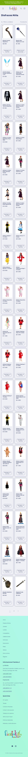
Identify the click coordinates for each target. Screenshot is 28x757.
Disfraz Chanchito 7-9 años (20, 300)
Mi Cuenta (5, 700)
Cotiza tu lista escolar (8, 710)
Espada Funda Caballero (19, 593)
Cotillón (5, 629)
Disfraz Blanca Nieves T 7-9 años (7, 268)
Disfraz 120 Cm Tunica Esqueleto (7, 105)
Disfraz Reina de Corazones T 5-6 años (7, 560)
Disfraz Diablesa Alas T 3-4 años (7, 365)
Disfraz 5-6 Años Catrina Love (20, 171)
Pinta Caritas (6, 653)
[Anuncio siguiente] (25, 2)
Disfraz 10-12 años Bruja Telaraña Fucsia (20, 73)
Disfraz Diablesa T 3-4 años (20, 365)
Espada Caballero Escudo (7, 593)
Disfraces (5, 639)
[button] (3, 8)
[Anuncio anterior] (2, 2)
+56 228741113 (7, 688)
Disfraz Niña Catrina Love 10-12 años (20, 495)
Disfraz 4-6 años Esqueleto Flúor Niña (7, 139)
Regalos (5, 656)
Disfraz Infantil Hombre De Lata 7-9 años (20, 429)
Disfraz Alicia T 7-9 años (20, 236)
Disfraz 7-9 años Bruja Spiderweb (7, 203)
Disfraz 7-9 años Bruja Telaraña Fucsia (20, 204)
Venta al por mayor (7, 716)
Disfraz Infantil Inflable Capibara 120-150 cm (7, 462)
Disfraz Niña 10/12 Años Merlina (6, 495)
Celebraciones (6, 636)
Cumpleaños (6, 633)
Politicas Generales (8, 720)
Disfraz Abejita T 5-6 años (7, 236)
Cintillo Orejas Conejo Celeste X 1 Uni (7, 73)
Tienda (4, 703)
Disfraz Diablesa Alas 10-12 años (20, 332)
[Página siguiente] (18, 611)
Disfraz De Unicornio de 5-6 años (7, 333)
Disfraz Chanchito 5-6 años (7, 300)
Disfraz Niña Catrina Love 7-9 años (7, 528)
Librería (5, 626)
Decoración (6, 643)
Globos (4, 650)
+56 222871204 (7, 673)
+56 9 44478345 (7, 691)
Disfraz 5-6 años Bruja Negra (20, 138)
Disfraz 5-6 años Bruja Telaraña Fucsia (7, 171)
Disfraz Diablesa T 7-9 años (7, 396)
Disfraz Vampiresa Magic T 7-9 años (20, 560)
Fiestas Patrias (7, 623)
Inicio (4, 619)
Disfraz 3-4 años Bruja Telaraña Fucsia (20, 106)
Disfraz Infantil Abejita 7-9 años (7, 429)
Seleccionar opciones (20, 51)
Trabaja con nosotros (8, 713)
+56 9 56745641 (7, 676)
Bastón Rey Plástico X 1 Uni (20, 41)
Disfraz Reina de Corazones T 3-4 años (20, 528)
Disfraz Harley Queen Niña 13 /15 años (20, 397)
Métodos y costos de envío (9, 723)
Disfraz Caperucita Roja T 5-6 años (20, 268)
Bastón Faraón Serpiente (6, 41)
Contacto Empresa (7, 706)
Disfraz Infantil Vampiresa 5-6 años (20, 462)
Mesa (4, 646)
